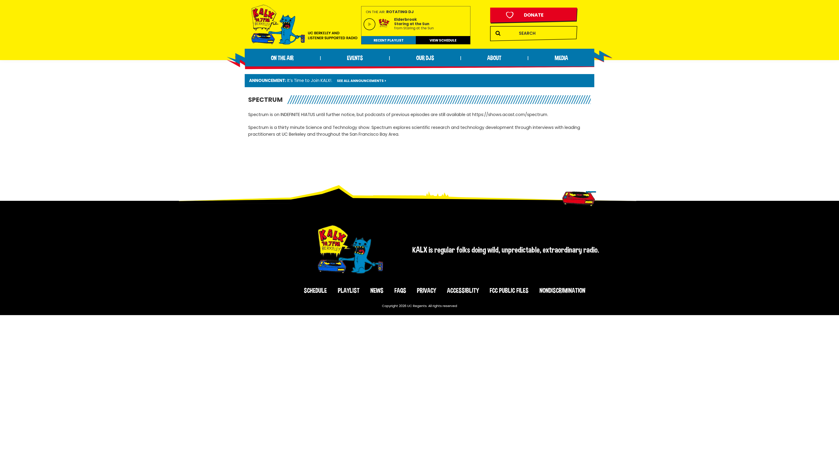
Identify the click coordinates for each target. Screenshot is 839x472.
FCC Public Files (509, 290)
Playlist (349, 290)
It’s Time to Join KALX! (309, 80)
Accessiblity (463, 290)
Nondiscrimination (562, 290)
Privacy (426, 290)
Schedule (315, 290)
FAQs (400, 290)
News (376, 290)
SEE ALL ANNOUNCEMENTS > (361, 80)
